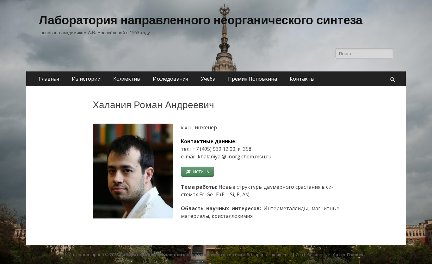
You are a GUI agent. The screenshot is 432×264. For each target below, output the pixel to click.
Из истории (86, 78)
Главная (49, 78)
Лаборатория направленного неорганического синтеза (200, 20)
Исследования (170, 78)
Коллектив (126, 78)
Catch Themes (348, 254)
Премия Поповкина (252, 78)
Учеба (208, 78)
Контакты (302, 78)
